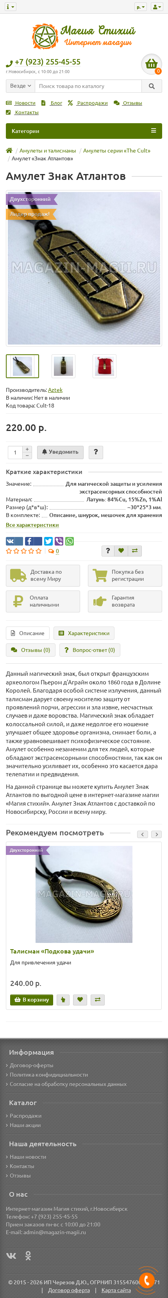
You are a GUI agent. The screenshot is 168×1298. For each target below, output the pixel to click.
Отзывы (132, 103)
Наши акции (25, 1125)
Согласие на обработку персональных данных (68, 1084)
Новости (25, 103)
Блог (56, 103)
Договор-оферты (32, 1065)
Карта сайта (116, 1290)
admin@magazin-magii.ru (54, 1232)
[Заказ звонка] (147, 1280)
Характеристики (88, 633)
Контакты (26, 112)
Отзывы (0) (35, 650)
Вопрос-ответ (94, 650)
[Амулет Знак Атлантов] (84, 268)
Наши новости (28, 1157)
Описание (32, 633)
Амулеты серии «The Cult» (116, 150)
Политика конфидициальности (49, 1075)
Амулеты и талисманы (48, 150)
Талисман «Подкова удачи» (52, 951)
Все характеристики (32, 525)
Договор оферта (69, 1290)
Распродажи (92, 103)
